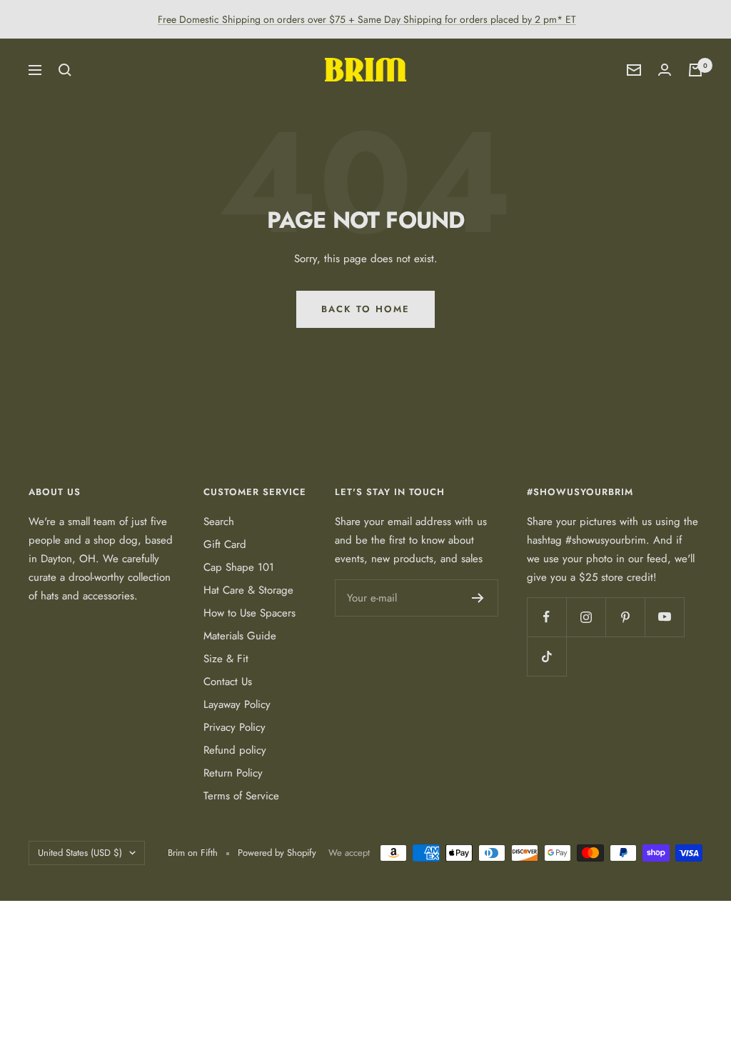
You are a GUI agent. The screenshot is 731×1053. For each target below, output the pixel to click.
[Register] (478, 598)
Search (218, 521)
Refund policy (234, 750)
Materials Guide (239, 636)
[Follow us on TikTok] (546, 656)
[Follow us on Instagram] (585, 617)
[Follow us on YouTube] (664, 617)
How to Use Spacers (249, 613)
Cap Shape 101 (238, 567)
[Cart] (695, 70)
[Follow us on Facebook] (546, 617)
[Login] (664, 70)
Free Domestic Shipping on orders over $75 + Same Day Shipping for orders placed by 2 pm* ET (367, 19)
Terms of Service (241, 796)
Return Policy (233, 773)
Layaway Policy (237, 704)
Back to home (365, 309)
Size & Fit (225, 659)
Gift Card (224, 544)
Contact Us (227, 681)
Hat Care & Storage (248, 590)
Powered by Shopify (277, 852)
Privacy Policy (234, 727)
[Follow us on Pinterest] (625, 617)
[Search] (65, 70)
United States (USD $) (80, 852)
